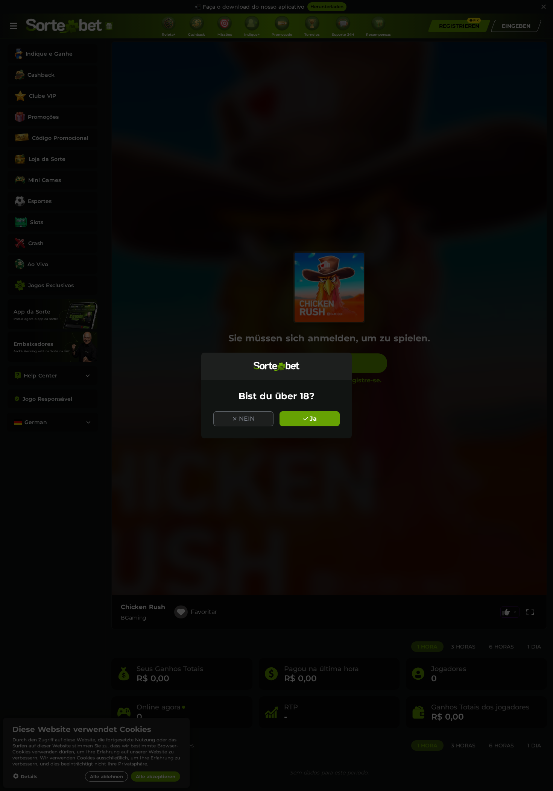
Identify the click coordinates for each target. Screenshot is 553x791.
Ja (313, 418)
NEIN (247, 418)
